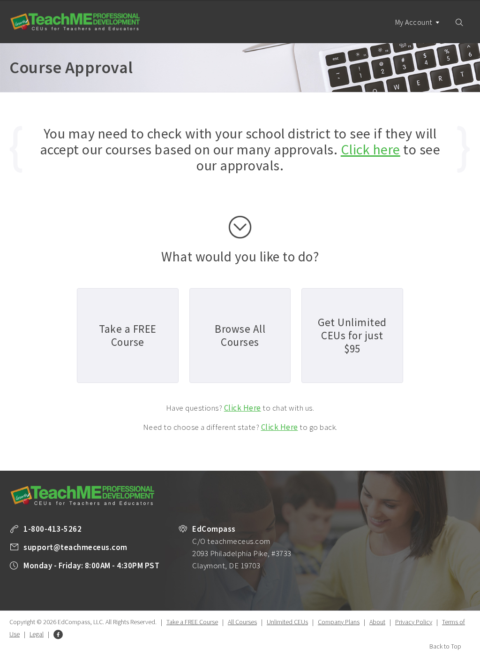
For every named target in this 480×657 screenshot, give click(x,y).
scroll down (240, 227)
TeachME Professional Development (75, 21)
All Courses (242, 622)
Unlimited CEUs (287, 622)
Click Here (242, 408)
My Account (414, 22)
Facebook (58, 634)
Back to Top (445, 646)
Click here (370, 149)
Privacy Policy (413, 622)
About (377, 622)
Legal (37, 634)
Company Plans (339, 622)
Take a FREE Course (192, 622)
